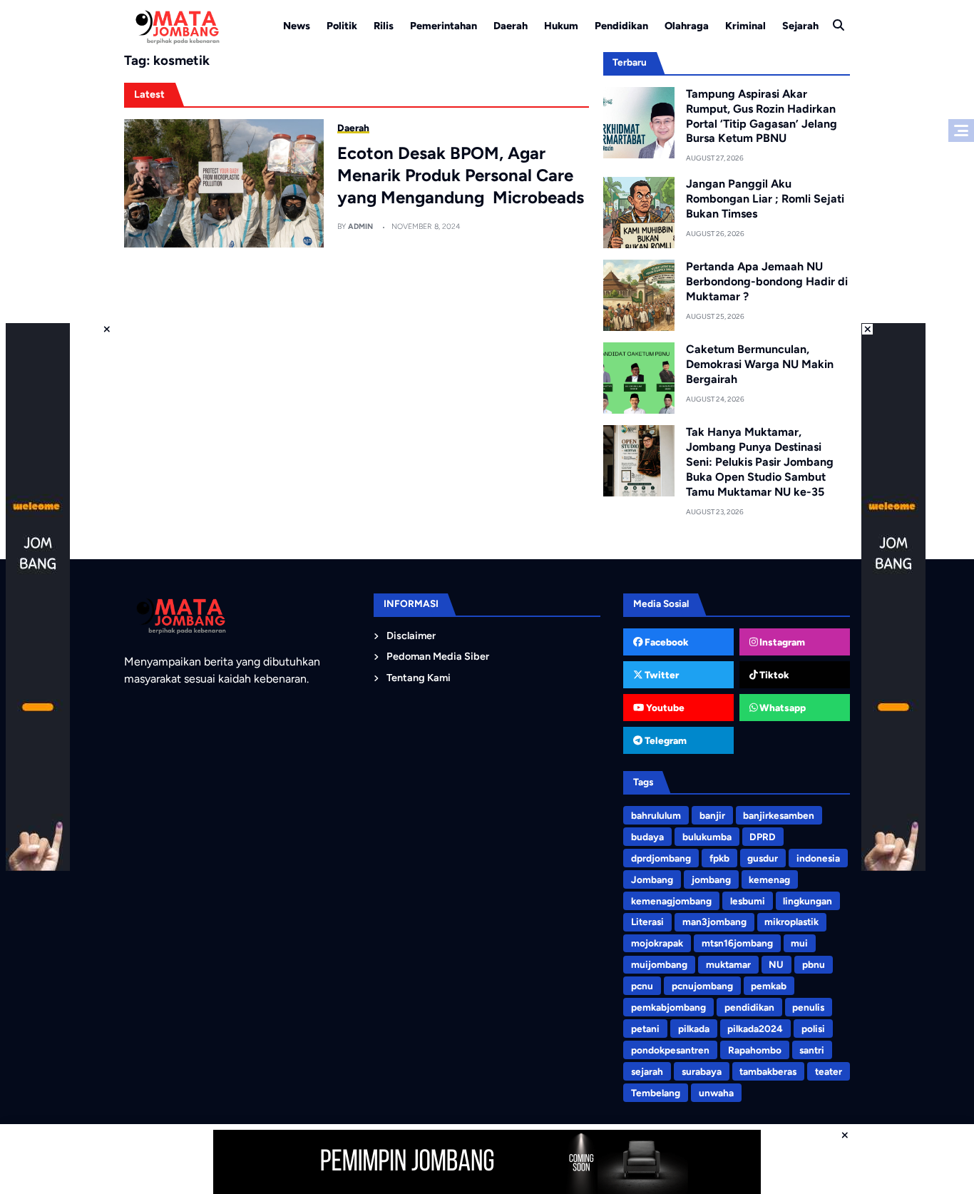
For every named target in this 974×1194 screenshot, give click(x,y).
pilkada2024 (755, 1028)
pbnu (813, 964)
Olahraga (687, 25)
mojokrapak (657, 943)
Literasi (647, 921)
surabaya (702, 1071)
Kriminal (745, 25)
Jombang (652, 879)
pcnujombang (702, 985)
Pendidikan (621, 25)
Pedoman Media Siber (437, 656)
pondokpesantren (670, 1050)
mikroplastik (791, 921)
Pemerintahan (443, 25)
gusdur (762, 858)
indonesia (818, 858)
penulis (808, 1007)
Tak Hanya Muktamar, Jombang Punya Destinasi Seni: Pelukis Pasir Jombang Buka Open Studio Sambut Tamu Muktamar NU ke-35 (760, 461)
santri (811, 1050)
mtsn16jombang (737, 943)
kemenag (769, 879)
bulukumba (707, 836)
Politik (342, 25)
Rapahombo (754, 1050)
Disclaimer (411, 635)
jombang (711, 879)
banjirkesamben (778, 815)
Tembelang (655, 1092)
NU (776, 964)
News (296, 25)
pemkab (768, 985)
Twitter (660, 674)
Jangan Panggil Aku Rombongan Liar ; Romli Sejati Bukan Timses (765, 198)
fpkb (719, 858)
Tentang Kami (418, 677)
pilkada (693, 1028)
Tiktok (773, 674)
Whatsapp (781, 707)
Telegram (664, 740)
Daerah (510, 25)
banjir (712, 815)
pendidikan (749, 1007)
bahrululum (656, 815)
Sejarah (800, 25)
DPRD (762, 836)
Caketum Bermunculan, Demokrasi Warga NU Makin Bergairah (760, 364)
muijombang (659, 964)
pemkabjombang (668, 1007)
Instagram (781, 642)
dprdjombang (661, 858)
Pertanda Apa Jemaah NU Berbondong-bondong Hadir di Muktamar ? (767, 281)
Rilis (384, 25)
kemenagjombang (671, 901)
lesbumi (747, 901)
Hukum (561, 25)
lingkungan (807, 901)
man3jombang (714, 921)
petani (645, 1028)
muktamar (728, 964)
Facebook (665, 642)
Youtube (664, 707)
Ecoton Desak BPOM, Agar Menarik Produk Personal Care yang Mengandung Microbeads (460, 175)
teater (828, 1071)
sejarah (647, 1071)
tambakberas (767, 1071)
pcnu (642, 985)
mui (799, 943)
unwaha (716, 1092)
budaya (647, 836)
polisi (813, 1028)
